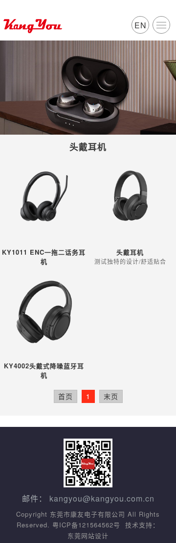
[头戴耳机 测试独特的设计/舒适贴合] (130, 196)
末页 (111, 396)
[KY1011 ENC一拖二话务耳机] (44, 196)
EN (140, 25)
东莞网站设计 (88, 535)
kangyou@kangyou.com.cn (101, 498)
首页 (65, 396)
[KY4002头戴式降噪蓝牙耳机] (44, 310)
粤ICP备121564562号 (86, 524)
